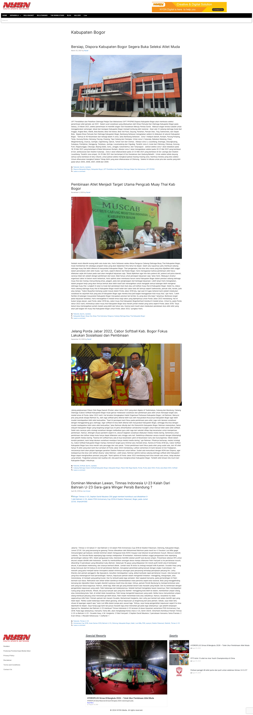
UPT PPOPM (150, 169)
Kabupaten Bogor (97, 169)
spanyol (148, 623)
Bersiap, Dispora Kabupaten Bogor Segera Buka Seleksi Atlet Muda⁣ (125, 47)
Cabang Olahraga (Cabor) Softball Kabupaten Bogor (90, 468)
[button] (15, 15)
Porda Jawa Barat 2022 (163, 468)
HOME (4, 15)
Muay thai (89, 316)
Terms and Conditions (11, 665)
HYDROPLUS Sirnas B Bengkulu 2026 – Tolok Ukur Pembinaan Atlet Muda (120, 698)
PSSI (143, 623)
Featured (76, 167)
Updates (88, 167)
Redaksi (6, 646)
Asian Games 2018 (95, 623)
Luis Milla (138, 623)
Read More (90, 702)
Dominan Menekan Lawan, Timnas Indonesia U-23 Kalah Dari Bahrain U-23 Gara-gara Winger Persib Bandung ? (120, 485)
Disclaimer (7, 660)
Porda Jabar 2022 (149, 468)
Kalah (133, 623)
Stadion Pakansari (158, 623)
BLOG (69, 15)
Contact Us (7, 669)
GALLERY (77, 15)
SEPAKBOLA (14, 15)
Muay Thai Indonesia (100, 316)
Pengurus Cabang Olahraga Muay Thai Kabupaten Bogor (126, 316)
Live (85, 15)
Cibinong (115, 623)
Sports (82, 167)
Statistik (167, 623)
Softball (82, 466)
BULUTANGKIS (42, 15)
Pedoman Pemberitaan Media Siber (17, 651)
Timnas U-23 (84, 621)
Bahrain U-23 (106, 623)
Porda (140, 468)
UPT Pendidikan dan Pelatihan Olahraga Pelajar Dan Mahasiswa (124, 169)
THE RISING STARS (57, 15)
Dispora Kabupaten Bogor (81, 169)
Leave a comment (79, 171)
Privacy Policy (8, 656)
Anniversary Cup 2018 (80, 623)
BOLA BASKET (29, 15)
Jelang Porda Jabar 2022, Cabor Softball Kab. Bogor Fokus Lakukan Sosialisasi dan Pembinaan (119, 333)
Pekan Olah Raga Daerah (129, 468)
